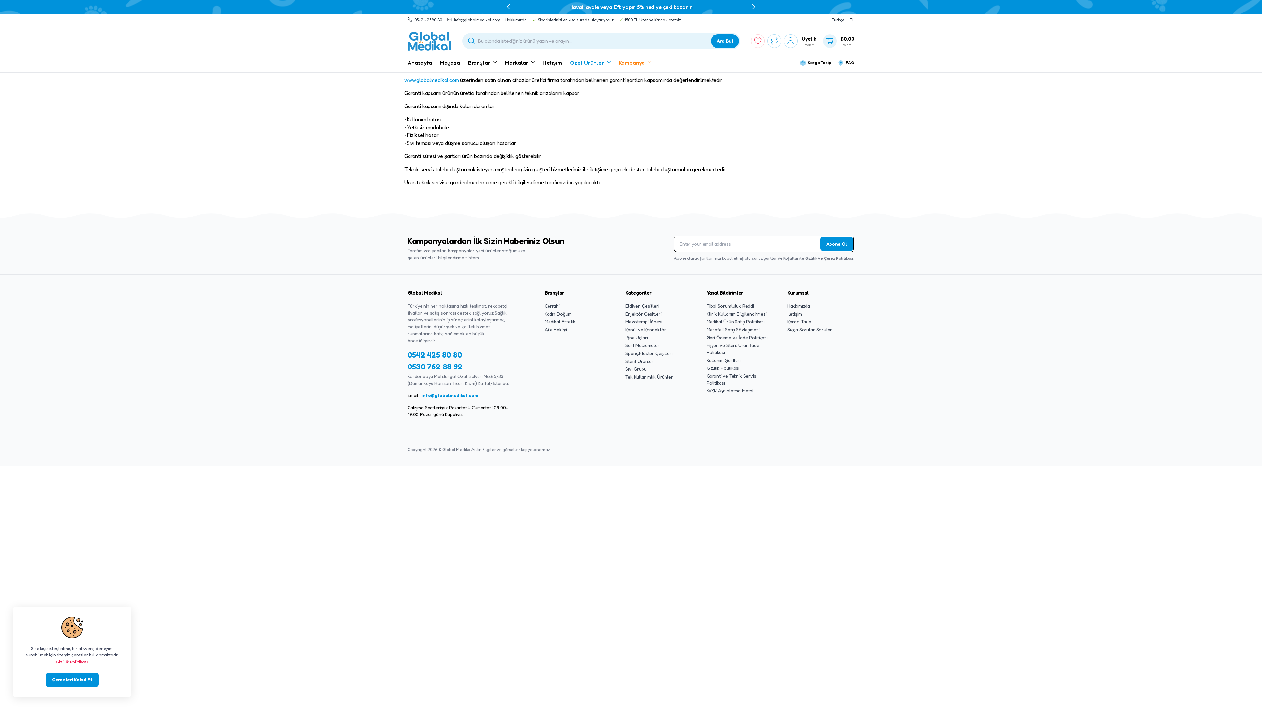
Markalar (516, 62)
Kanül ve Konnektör (645, 329)
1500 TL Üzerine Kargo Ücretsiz (652, 19)
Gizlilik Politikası (723, 368)
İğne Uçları (636, 337)
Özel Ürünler (587, 62)
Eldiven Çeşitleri (642, 306)
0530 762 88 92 (435, 366)
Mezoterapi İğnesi (643, 321)
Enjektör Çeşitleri (643, 314)
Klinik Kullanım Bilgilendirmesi (737, 314)
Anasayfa (420, 62)
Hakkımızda (516, 19)
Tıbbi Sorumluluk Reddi (730, 306)
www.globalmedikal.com (431, 80)
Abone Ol (836, 244)
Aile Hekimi (556, 329)
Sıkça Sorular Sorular (809, 329)
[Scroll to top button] (1247, 695)
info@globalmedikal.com (477, 19)
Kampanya (632, 62)
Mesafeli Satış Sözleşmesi (733, 329)
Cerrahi (552, 306)
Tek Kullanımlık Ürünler (649, 377)
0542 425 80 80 (428, 19)
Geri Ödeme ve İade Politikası (737, 337)
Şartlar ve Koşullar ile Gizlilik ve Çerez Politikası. (808, 258)
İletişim (552, 62)
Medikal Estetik (560, 321)
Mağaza (450, 62)
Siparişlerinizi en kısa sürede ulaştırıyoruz (576, 19)
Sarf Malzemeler (642, 345)
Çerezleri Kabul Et (72, 679)
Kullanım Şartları (724, 360)
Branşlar (479, 62)
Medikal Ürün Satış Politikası (736, 321)
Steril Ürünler (639, 361)
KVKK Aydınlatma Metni (730, 390)
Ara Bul (725, 41)
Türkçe (838, 19)
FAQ (850, 62)
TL (852, 19)
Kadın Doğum (558, 314)
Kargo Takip (819, 62)
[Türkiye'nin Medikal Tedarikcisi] (430, 41)
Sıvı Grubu (635, 369)
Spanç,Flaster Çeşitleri (648, 353)
